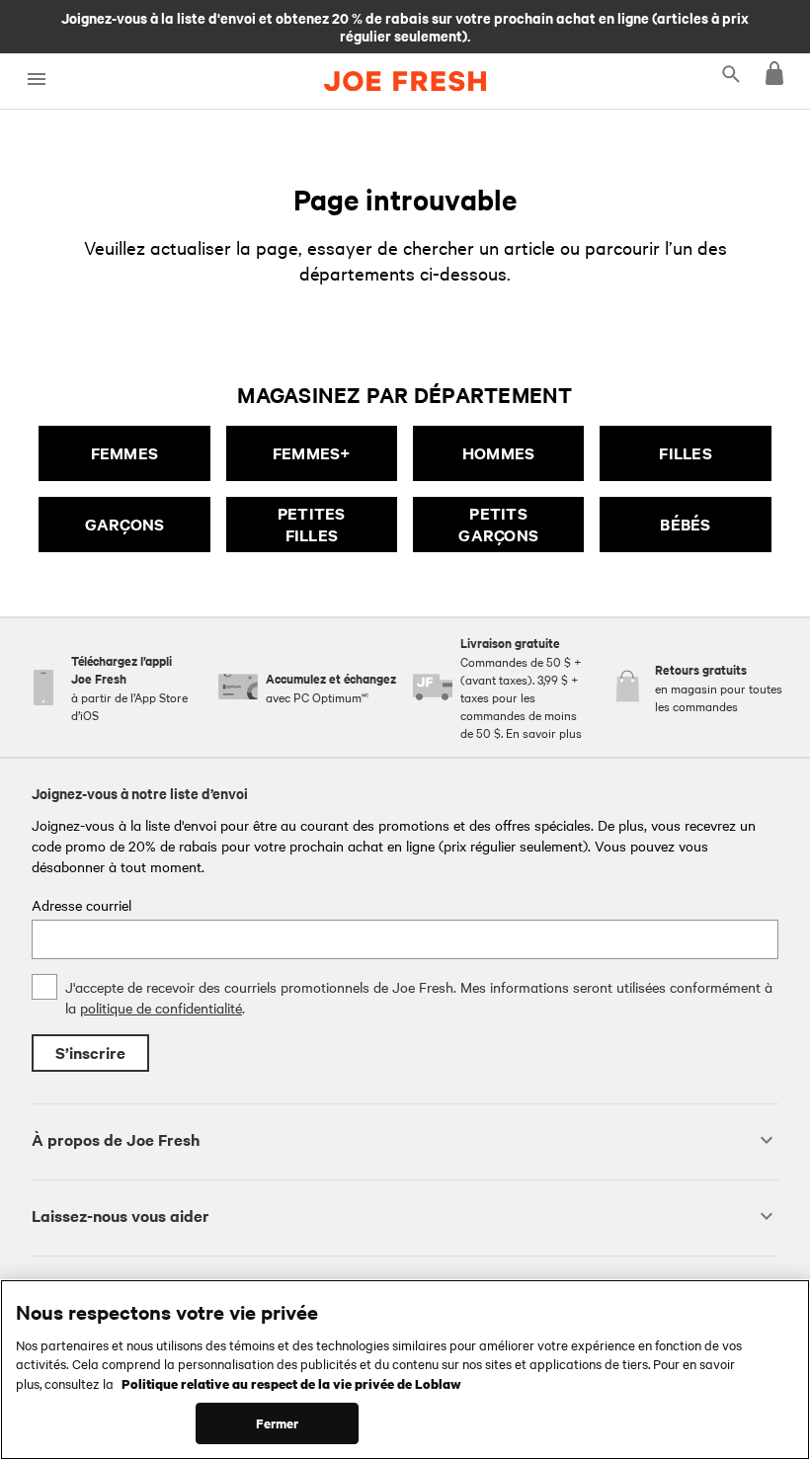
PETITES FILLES (312, 524)
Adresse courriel (81, 905)
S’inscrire (90, 1052)
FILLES (685, 453)
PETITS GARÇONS (498, 524)
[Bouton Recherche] (731, 73)
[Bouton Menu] (36, 79)
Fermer (277, 1423)
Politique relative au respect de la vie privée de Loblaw (291, 1383)
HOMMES (498, 453)
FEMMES (125, 453)
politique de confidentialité (161, 1007)
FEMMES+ (312, 453)
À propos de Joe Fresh (116, 1139)
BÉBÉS (685, 524)
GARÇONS (125, 524)
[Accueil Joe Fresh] (405, 81)
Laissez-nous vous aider (120, 1215)
